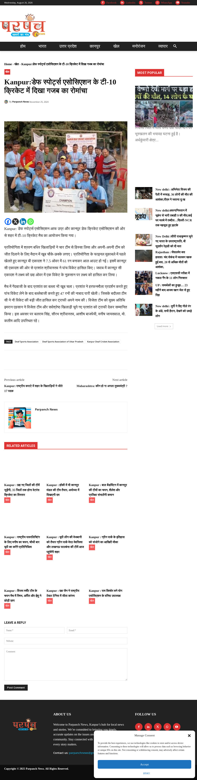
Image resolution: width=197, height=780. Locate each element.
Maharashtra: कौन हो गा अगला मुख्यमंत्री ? (102, 386)
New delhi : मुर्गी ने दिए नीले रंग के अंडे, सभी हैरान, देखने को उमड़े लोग (173, 311)
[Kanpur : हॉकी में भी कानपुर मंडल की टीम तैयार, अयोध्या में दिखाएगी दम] (66, 467)
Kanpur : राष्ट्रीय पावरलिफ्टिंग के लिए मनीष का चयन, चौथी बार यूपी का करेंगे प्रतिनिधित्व (22, 542)
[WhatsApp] (157, 3)
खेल (16, 64)
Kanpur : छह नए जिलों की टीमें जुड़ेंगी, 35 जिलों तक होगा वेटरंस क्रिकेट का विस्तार (22, 489)
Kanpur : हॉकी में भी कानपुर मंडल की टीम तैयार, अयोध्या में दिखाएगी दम (63, 489)
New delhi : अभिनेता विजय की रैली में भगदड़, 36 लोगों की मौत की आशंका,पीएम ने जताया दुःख (174, 194)
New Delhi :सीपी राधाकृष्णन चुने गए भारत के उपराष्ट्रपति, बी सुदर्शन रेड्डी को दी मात (174, 241)
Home (8, 64)
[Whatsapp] (30, 221)
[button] (189, 736)
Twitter (148, 2)
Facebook (111, 2)
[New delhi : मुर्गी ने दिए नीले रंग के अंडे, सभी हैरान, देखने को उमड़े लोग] (143, 310)
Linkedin (130, 2)
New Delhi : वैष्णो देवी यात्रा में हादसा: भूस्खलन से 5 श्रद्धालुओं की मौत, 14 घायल (161, 96)
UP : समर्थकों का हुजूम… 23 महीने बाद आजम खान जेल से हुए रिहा (172, 290)
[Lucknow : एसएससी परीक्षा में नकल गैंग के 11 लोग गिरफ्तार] (143, 277)
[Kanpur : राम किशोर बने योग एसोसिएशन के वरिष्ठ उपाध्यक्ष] (108, 573)
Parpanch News (20, 101)
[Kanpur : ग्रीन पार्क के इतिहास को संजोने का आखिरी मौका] (108, 519)
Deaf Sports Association (26, 341)
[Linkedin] (122, 3)
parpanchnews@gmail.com (86, 753)
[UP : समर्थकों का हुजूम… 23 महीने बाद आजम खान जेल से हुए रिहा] (143, 289)
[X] (15, 221)
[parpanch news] (23, 25)
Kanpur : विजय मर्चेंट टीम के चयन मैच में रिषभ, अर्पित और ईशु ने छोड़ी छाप (22, 595)
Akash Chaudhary (144, 108)
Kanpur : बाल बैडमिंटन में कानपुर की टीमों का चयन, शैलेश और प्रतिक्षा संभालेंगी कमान (108, 489)
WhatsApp (166, 2)
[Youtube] (177, 3)
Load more (162, 326)
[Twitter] (141, 3)
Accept (144, 764)
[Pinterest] (26, 112)
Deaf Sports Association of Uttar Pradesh (62, 341)
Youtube (185, 2)
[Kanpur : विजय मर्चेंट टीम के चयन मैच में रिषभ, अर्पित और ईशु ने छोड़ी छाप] (23, 573)
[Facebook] (103, 3)
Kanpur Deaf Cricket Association (103, 341)
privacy (146, 773)
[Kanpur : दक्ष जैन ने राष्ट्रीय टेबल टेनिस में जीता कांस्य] (66, 573)
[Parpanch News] (6, 102)
